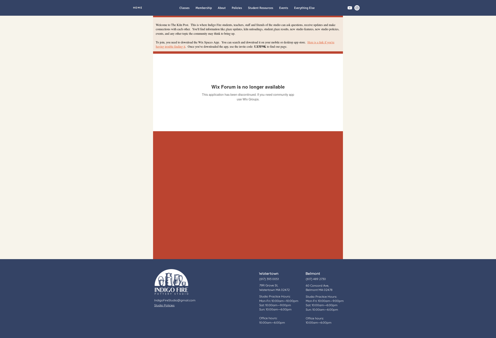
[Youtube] (349, 7)
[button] (304, 8)
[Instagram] (357, 7)
